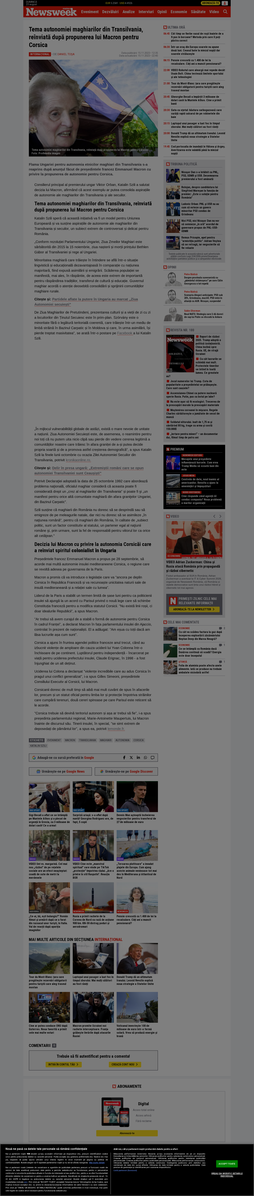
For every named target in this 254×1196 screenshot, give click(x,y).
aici (25, 1182)
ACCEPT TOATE (227, 1163)
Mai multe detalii (97, 1163)
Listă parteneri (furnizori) (125, 1170)
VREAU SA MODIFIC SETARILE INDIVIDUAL (227, 1174)
